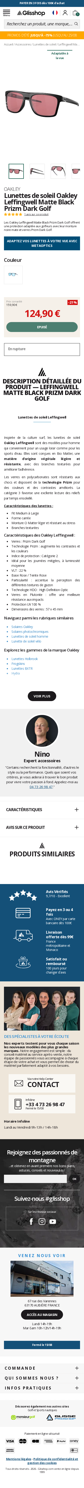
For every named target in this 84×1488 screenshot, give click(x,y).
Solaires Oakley (22, 626)
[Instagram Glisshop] (42, 1222)
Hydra (15, 673)
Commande (20, 1368)
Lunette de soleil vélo (26, 641)
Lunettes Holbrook (24, 659)
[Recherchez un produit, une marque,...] (76, 24)
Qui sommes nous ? (32, 1378)
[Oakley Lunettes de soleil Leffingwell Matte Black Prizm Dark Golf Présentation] (42, 104)
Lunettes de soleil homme (29, 636)
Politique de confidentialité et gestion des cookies (52, 1461)
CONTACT (43, 1084)
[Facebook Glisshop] (31, 1222)
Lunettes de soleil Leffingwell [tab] (42, 417)
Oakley (12, 189)
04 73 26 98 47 (41, 786)
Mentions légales (18, 1459)
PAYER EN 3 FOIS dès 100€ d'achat (42, 3)
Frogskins (18, 663)
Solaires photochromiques (30, 631)
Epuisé (42, 327)
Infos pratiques (28, 1388)
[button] (42, 810)
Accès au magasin (42, 1314)
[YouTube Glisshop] (52, 1222)
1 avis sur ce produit (36, 214)
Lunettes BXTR (22, 668)
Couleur (13, 259)
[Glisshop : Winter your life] (31, 13)
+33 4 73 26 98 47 (45, 1104)
